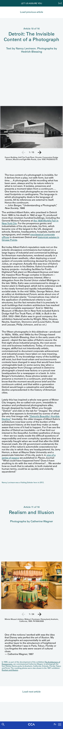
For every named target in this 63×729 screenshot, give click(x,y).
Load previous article (31, 12)
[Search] (3, 724)
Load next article (31, 692)
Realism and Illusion (10, 670)
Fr (55, 724)
